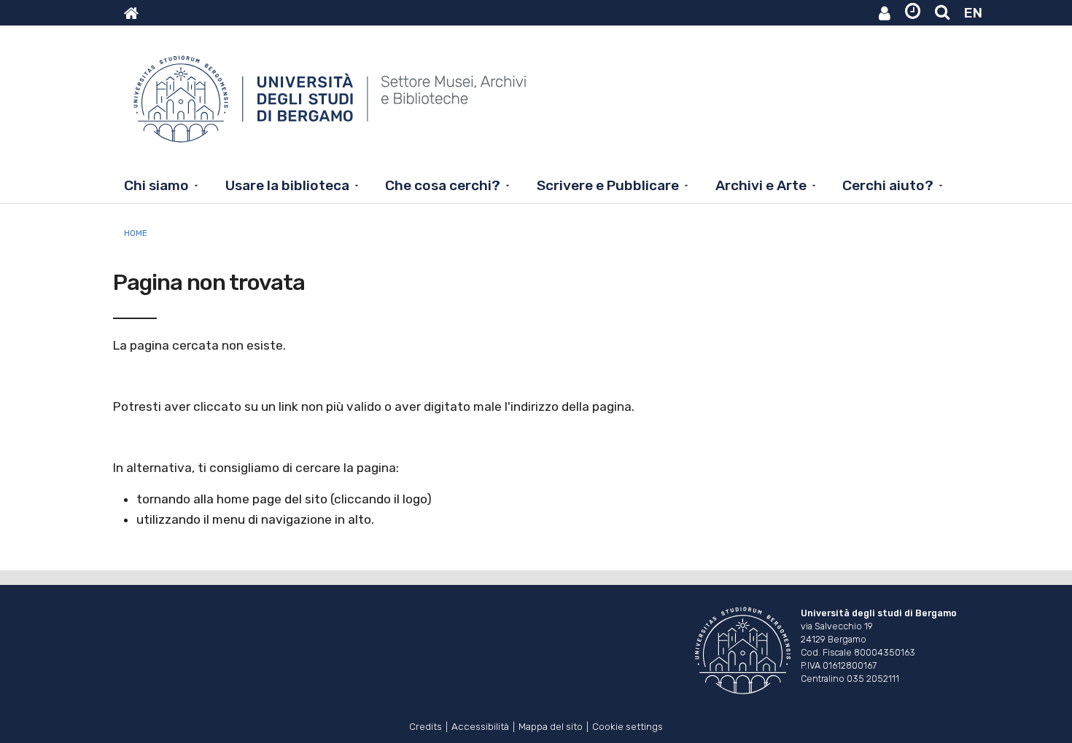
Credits (425, 725)
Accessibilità (480, 725)
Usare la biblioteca (287, 185)
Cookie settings (627, 725)
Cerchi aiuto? (887, 185)
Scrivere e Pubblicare (608, 185)
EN (973, 12)
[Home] (331, 106)
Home (135, 233)
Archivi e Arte (761, 185)
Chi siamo (156, 185)
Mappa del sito (550, 725)
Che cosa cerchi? (442, 185)
